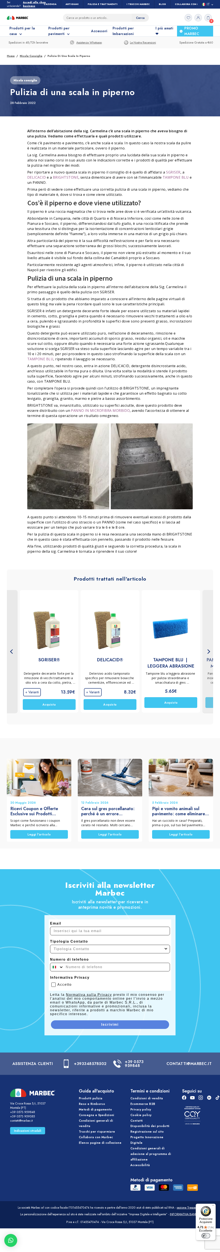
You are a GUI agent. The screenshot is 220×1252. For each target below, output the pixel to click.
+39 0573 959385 (22, 1116)
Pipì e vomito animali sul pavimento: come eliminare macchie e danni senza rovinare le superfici (178, 811)
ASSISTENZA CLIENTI (32, 1063)
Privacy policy (140, 1109)
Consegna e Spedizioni (96, 1115)
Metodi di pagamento (95, 1109)
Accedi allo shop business (34, 4)
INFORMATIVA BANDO (185, 1214)
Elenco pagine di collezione (100, 1143)
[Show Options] (166, 949)
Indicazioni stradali (27, 1130)
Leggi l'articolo (39, 834)
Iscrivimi (110, 1024)
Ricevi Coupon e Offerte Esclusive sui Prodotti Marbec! (34, 811)
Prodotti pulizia (90, 1098)
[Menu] (213, 1206)
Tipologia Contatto (69, 941)
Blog (162, 4)
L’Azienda (50, 4)
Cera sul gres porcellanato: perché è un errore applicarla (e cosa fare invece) (108, 811)
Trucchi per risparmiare (97, 1131)
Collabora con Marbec (191, 4)
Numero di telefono (69, 959)
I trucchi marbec (138, 4)
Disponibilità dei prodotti (150, 1126)
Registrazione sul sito (147, 1131)
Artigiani (72, 4)
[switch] (206, 1235)
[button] (10, 1240)
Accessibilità (140, 1165)
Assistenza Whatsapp (89, 42)
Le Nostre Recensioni (143, 42)
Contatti (136, 1120)
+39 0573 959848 (134, 1063)
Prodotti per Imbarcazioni (123, 31)
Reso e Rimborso (92, 1104)
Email (55, 923)
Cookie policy (140, 1115)
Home (11, 56)
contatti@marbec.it (21, 1120)
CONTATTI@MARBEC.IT (189, 1063)
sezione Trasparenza (189, 1207)
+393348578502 (90, 1063)
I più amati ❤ (164, 31)
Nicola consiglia (31, 56)
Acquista (49, 704)
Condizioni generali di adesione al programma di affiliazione (150, 1154)
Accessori (99, 31)
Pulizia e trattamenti (103, 4)
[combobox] (109, 949)
